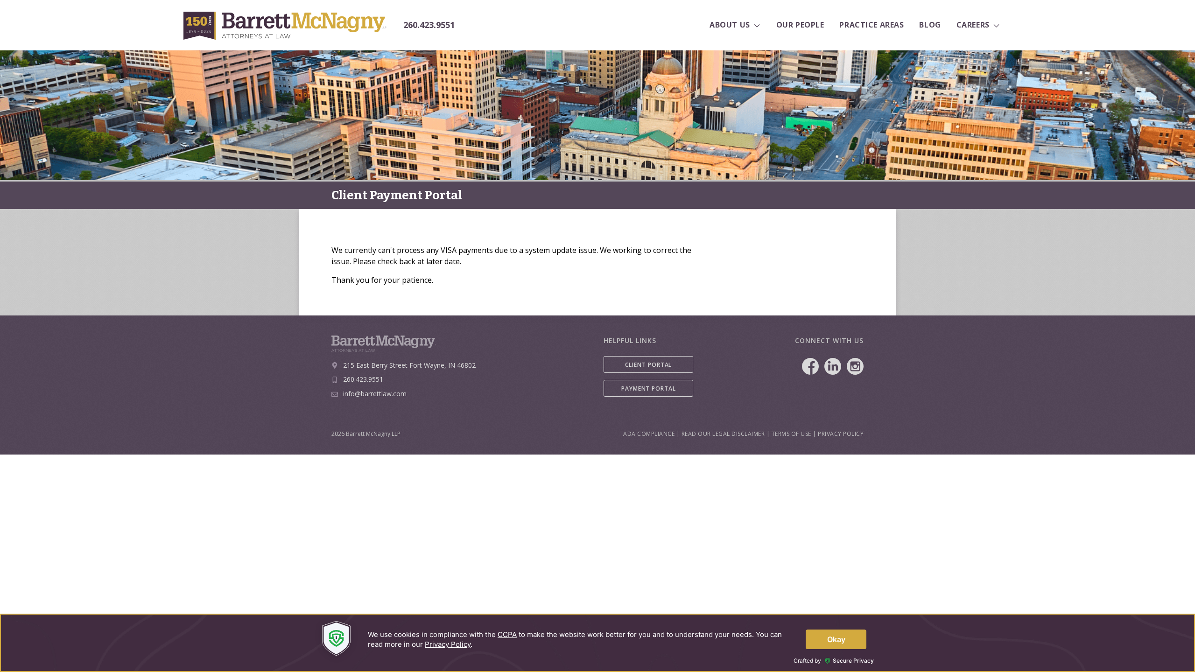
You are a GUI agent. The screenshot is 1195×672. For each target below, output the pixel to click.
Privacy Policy (841, 434)
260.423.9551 (429, 25)
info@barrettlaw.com (375, 393)
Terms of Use (791, 434)
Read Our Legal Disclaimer (723, 434)
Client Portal (648, 365)
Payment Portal (648, 388)
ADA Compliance (649, 434)
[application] (597, 643)
